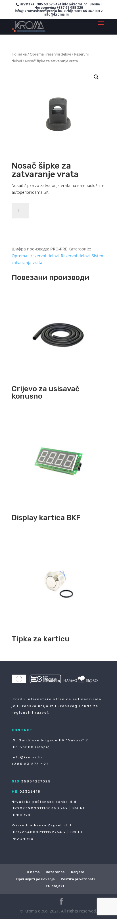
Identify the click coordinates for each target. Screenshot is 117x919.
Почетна (19, 54)
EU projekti (55, 886)
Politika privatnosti (78, 879)
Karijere (77, 872)
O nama (33, 872)
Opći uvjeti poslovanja (35, 879)
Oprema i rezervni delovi (50, 54)
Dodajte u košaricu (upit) (50, 225)
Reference (55, 872)
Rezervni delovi (75, 255)
